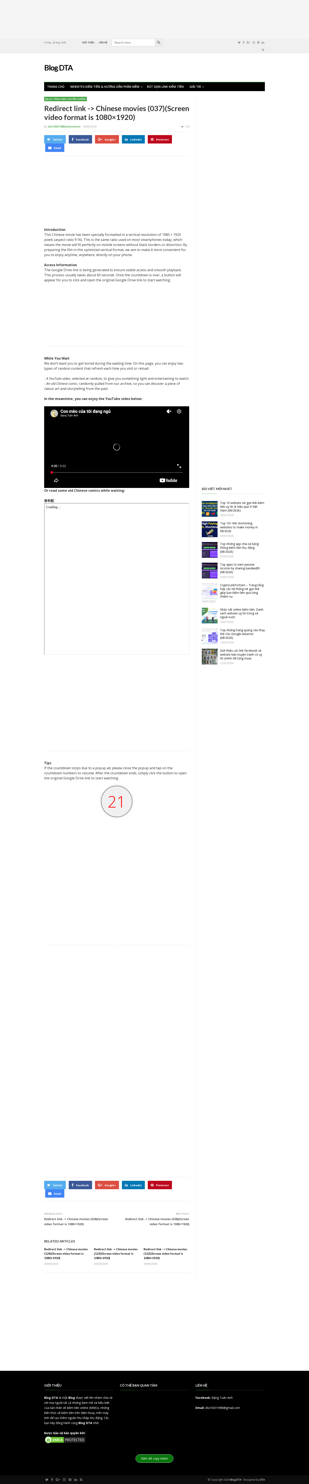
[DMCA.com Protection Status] (65, 1443)
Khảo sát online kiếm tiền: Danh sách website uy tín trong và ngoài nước (241, 613)
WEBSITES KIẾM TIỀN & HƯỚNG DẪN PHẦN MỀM (104, 87)
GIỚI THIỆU (88, 42)
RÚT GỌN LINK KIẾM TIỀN (165, 87)
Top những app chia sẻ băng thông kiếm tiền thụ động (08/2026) (239, 547)
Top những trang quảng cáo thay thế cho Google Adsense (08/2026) (242, 634)
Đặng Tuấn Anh (222, 1398)
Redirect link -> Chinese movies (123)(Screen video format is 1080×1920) (116, 1253)
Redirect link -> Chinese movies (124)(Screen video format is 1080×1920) (66, 1253)
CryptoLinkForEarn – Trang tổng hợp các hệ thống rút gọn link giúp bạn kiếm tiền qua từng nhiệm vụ (242, 591)
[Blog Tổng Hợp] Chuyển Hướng (65, 99)
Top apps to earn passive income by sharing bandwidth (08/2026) (240, 568)
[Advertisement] (154, 18)
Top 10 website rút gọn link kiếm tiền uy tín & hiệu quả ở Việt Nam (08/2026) (242, 506)
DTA (262, 1479)
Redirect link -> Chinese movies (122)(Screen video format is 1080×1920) (165, 1253)
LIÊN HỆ (103, 42)
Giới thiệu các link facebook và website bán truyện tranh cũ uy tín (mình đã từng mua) (241, 654)
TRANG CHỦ (55, 87)
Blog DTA (51, 1398)
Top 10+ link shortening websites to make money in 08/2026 (239, 527)
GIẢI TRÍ (195, 87)
